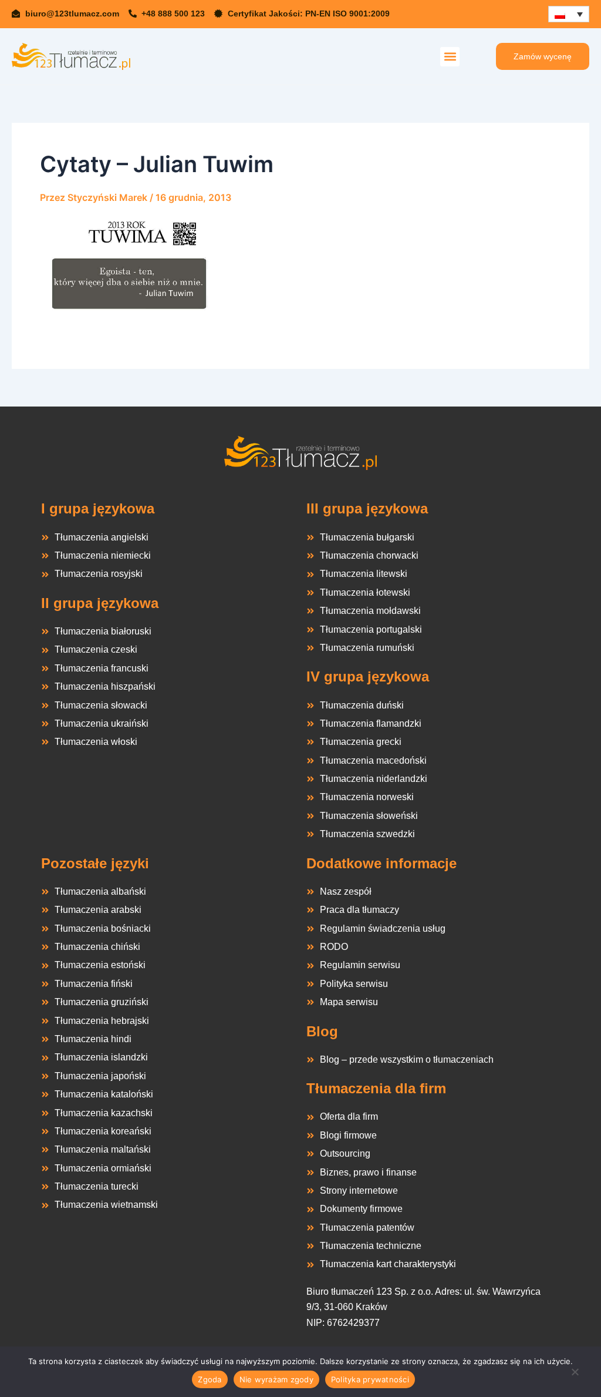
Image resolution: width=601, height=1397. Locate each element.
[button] (450, 56)
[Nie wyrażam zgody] (574, 1375)
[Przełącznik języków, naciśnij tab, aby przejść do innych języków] (568, 14)
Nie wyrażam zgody (276, 1379)
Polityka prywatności (370, 1379)
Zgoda (209, 1379)
